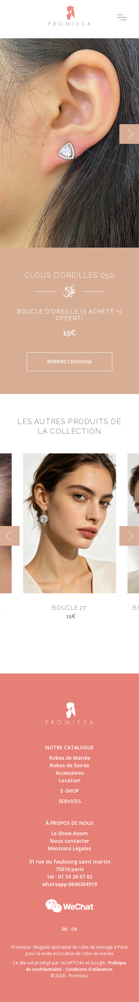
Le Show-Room (69, 833)
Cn (74, 929)
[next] (129, 134)
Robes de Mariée (69, 757)
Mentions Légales (69, 848)
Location (70, 780)
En (64, 929)
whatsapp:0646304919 (69, 884)
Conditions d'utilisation (89, 969)
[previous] (10, 134)
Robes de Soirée (69, 765)
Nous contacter (69, 840)
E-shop (70, 790)
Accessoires (70, 772)
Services (69, 801)
